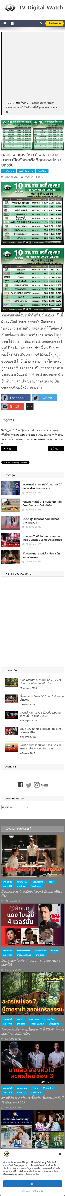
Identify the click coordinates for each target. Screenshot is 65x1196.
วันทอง (47, 434)
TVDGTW (28, 177)
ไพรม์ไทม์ (42, 171)
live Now (53, 23)
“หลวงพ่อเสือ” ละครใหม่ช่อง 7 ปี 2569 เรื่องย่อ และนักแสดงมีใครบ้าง (40, 681)
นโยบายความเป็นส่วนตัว (32, 1191)
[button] (60, 1154)
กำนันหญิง (18, 430)
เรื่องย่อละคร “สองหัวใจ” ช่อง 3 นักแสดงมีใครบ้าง (41, 555)
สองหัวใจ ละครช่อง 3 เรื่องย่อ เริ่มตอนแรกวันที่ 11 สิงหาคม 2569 (40, 714)
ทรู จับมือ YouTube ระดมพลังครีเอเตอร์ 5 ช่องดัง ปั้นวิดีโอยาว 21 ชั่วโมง (42, 538)
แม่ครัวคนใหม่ (46, 439)
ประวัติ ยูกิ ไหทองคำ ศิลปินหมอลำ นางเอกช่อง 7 (40, 520)
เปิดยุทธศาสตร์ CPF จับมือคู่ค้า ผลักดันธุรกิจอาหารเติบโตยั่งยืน (42, 503)
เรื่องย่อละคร (36, 886)
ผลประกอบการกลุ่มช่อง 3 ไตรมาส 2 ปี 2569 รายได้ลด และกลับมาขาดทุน (40, 746)
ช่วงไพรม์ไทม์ (38, 881)
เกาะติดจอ (21, 886)
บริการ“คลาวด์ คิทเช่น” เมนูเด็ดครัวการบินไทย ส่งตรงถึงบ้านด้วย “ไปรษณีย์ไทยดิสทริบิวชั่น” (57, 448)
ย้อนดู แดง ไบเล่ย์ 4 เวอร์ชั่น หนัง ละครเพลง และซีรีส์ (41, 730)
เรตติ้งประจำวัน (26, 171)
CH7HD (20, 1019)
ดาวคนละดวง (44, 430)
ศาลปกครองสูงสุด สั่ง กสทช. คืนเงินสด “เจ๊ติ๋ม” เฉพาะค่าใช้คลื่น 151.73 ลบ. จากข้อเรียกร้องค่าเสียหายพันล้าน (11, 448)
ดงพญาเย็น (30, 430)
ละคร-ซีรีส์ (7, 886)
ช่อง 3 (51, 881)
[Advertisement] (32, 67)
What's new (22, 881)
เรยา (36, 439)
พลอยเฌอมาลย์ (35, 434)
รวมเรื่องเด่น (8, 171)
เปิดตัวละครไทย (37, 1023)
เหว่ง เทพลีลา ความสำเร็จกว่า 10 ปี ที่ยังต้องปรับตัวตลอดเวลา (42, 486)
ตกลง (33, 1183)
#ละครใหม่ (7, 881)
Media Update (23, 950)
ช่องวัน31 (54, 950)
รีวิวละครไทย (49, 1019)
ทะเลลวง (55, 430)
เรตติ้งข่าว (11, 439)
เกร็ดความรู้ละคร (24, 955)
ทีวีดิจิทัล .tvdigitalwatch (14, 434)
